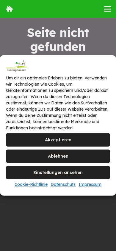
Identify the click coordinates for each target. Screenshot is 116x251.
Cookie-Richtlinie (31, 184)
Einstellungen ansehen (58, 172)
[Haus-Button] (9, 8)
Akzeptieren (58, 139)
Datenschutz (63, 184)
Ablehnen (58, 156)
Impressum (90, 184)
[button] (107, 8)
